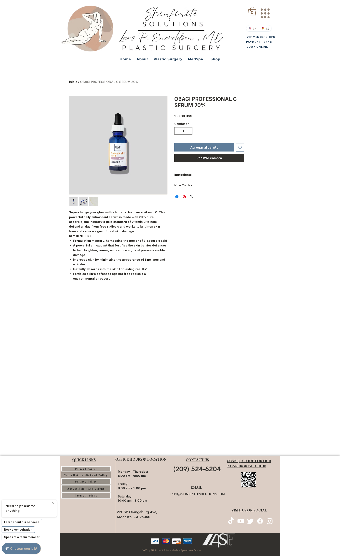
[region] (265, 12)
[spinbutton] (183, 130)
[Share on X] (191, 196)
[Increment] (189, 130)
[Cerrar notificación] (53, 503)
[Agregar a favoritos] (240, 147)
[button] (252, 11)
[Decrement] (177, 130)
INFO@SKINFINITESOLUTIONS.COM (197, 494)
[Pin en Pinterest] (184, 196)
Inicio (73, 82)
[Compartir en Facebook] (177, 196)
